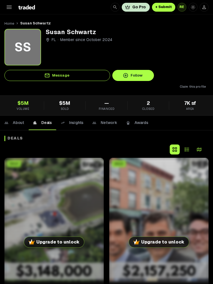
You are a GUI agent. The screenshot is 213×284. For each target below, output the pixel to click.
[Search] (115, 7)
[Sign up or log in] (204, 7)
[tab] (14, 123)
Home (9, 23)
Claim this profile (193, 86)
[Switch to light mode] (193, 7)
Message (60, 75)
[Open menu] (9, 7)
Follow (137, 75)
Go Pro (139, 6)
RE (181, 7)
